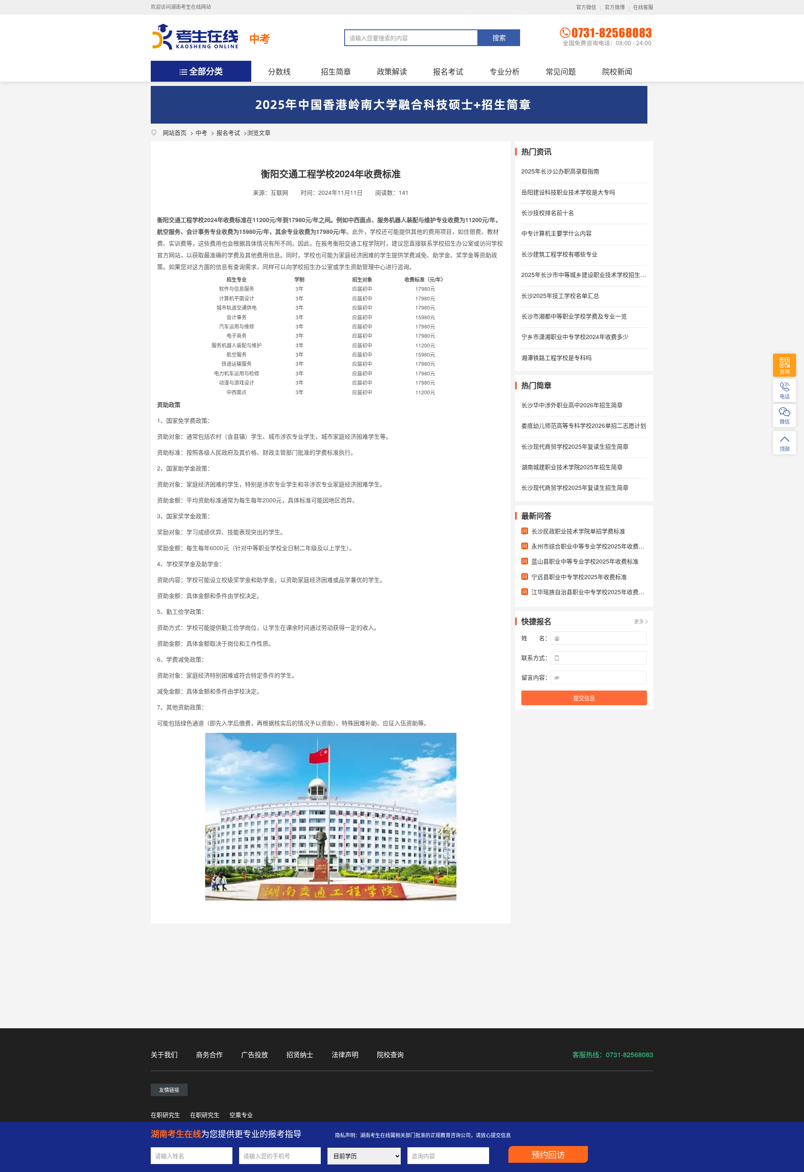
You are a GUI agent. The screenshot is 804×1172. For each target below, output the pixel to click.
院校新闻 (617, 71)
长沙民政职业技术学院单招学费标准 (578, 531)
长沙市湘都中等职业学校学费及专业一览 (574, 316)
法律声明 (345, 1054)
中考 (259, 38)
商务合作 (209, 1054)
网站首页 (174, 132)
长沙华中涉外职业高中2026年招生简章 (572, 405)
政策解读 (392, 71)
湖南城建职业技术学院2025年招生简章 (572, 467)
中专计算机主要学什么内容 (556, 233)
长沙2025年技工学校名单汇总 (560, 295)
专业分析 (505, 71)
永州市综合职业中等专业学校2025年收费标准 (590, 546)
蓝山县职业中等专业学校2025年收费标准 (585, 561)
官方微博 (615, 7)
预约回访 (548, 1155)
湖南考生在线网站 (191, 7)
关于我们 (164, 1054)
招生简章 (336, 71)
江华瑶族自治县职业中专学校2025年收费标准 (590, 591)
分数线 (279, 71)
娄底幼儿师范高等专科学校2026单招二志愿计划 (583, 425)
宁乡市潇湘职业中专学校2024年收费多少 (575, 336)
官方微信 (586, 7)
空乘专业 (241, 1114)
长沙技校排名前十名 (547, 212)
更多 (639, 621)
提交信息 (584, 698)
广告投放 (254, 1054)
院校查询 (390, 1054)
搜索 (499, 37)
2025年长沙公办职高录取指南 (560, 171)
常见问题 (561, 71)
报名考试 (448, 71)
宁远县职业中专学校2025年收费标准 (579, 576)
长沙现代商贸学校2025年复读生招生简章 (575, 446)
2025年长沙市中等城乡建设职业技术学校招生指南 (586, 274)
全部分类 (206, 71)
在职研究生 (165, 1114)
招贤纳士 (299, 1054)
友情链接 (169, 1089)
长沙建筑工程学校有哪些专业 (559, 254)
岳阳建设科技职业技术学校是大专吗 (568, 192)
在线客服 (643, 7)
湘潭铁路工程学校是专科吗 (556, 357)
